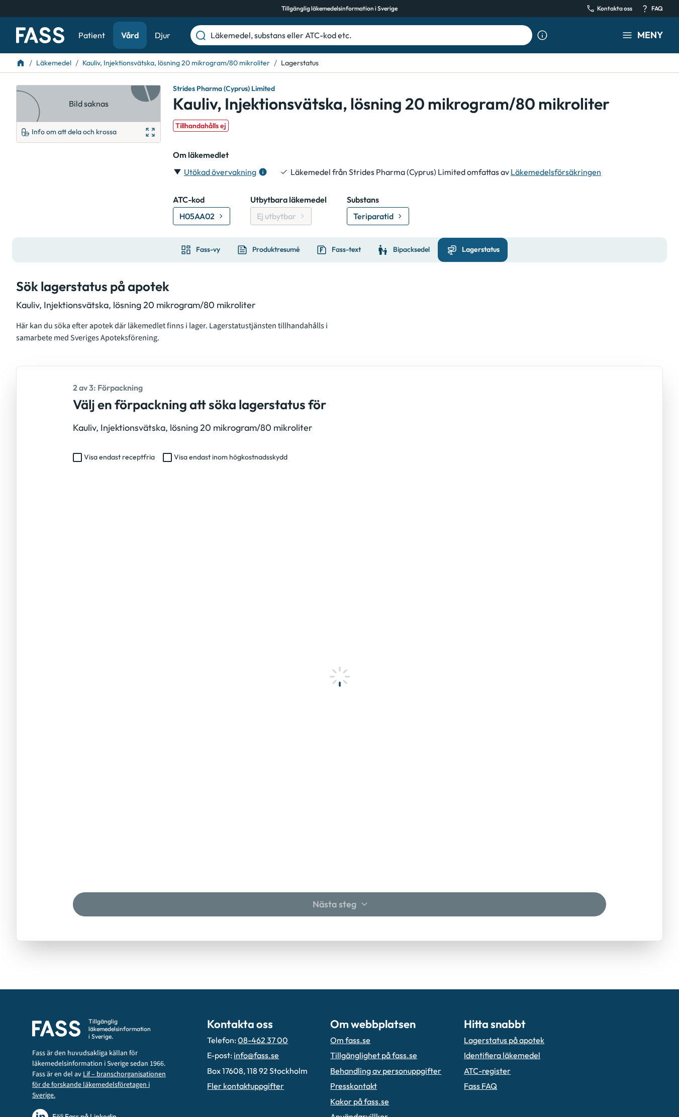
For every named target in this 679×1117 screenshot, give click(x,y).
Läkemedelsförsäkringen (556, 172)
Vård (130, 35)
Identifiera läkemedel (502, 1055)
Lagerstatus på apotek (504, 1040)
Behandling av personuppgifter (385, 1071)
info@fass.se (256, 1055)
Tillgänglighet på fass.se (373, 1055)
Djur (162, 35)
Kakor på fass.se (359, 1101)
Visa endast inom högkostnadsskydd (230, 456)
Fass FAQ (480, 1086)
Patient (91, 35)
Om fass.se (350, 1040)
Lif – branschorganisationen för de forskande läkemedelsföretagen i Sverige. (99, 1084)
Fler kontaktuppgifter (245, 1086)
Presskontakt (353, 1086)
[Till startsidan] (20, 62)
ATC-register (487, 1071)
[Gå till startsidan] (40, 35)
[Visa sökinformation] (542, 35)
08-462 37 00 (263, 1040)
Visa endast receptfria (119, 456)
